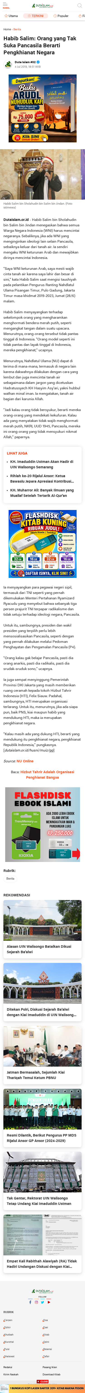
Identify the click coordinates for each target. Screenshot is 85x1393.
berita (10, 879)
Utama (13, 16)
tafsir (46, 1356)
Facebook (30, 1308)
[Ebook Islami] (42, 824)
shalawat (9, 1356)
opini (46, 1342)
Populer (63, 16)
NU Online (25, 761)
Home (7, 29)
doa (45, 1320)
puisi (7, 1349)
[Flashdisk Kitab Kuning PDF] (43, 544)
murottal (9, 1342)
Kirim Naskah (10, 1374)
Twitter (42, 1308)
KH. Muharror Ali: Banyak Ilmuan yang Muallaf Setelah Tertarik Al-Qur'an (42, 493)
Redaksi (7, 1367)
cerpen (8, 1320)
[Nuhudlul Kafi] (43, 108)
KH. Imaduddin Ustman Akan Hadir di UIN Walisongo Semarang (41, 464)
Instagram (36, 1308)
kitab (46, 1334)
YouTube (48, 1308)
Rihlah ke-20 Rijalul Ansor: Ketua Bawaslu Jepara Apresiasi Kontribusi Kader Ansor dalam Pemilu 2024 (40, 479)
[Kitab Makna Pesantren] (42, 1389)
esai (45, 1327)
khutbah (8, 1334)
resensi (47, 1349)
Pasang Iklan (50, 1367)
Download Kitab (51, 1374)
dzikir (7, 1327)
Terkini (38, 16)
